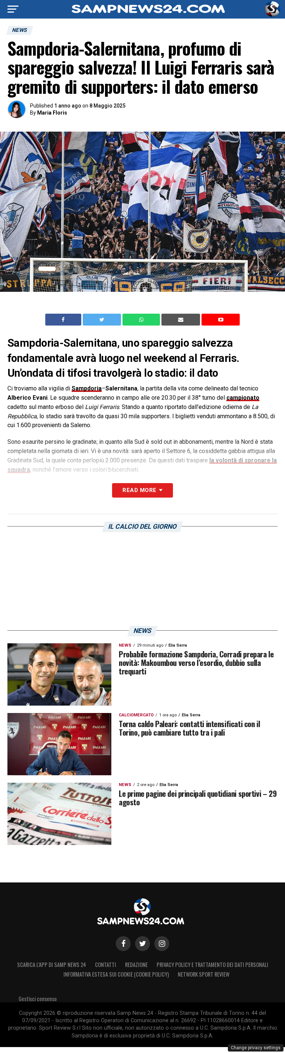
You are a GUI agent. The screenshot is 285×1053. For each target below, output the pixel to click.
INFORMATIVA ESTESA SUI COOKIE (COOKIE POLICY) (116, 974)
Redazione (136, 964)
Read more (139, 490)
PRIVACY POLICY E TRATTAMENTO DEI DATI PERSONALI (212, 964)
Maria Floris (52, 113)
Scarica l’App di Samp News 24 (51, 964)
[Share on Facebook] (64, 320)
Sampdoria (87, 388)
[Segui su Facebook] (123, 943)
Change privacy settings (256, 1047)
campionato (242, 397)
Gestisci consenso (38, 999)
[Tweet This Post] (102, 320)
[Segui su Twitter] (142, 943)
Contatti (105, 964)
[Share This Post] (142, 320)
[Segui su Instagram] (161, 943)
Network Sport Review (203, 974)
